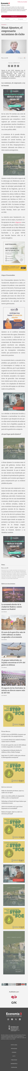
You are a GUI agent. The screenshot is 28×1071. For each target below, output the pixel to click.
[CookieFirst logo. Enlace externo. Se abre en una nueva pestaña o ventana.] (5, 3)
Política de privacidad (22, 2)
